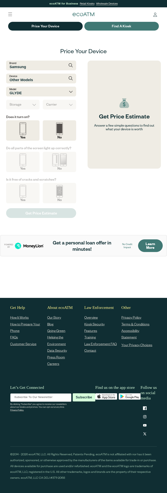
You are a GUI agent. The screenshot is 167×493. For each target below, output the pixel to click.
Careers (53, 363)
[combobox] (41, 65)
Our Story (54, 317)
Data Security (57, 350)
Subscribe (84, 397)
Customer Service (23, 344)
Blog (50, 324)
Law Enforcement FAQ (100, 344)
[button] (10, 14)
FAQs (14, 337)
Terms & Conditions (135, 324)
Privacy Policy (131, 317)
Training (90, 337)
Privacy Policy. (17, 409)
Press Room (56, 357)
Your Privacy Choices (136, 345)
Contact (90, 350)
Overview (91, 317)
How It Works (19, 317)
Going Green (56, 330)
